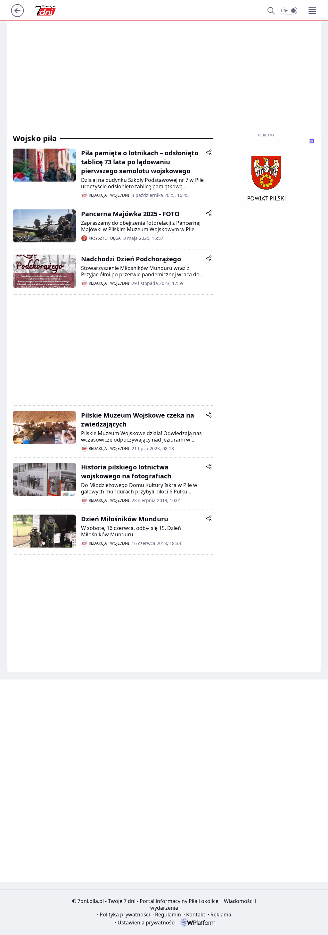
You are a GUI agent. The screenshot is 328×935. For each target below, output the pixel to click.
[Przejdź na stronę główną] (17, 15)
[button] (289, 10)
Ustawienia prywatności (145, 922)
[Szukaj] (271, 10)
